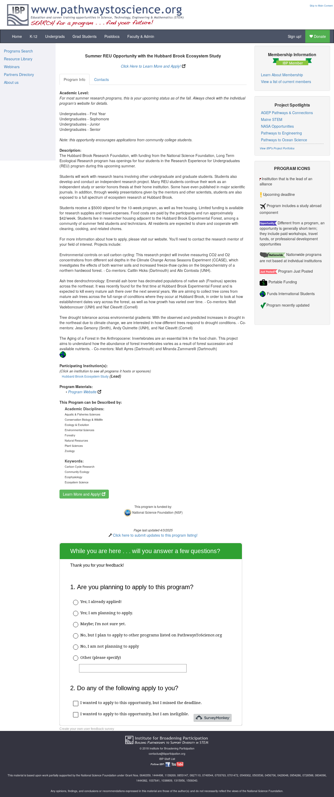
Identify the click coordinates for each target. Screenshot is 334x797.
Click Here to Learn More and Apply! (151, 66)
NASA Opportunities (277, 126)
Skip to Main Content (321, 5)
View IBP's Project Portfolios (277, 148)
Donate (319, 36)
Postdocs (112, 36)
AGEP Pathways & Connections (287, 112)
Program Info (74, 79)
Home (17, 36)
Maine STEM (271, 119)
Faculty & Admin (140, 36)
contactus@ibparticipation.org (167, 753)
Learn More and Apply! (82, 494)
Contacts (101, 79)
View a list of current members (286, 81)
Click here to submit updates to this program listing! (155, 535)
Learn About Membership (282, 74)
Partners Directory (19, 74)
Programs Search (18, 51)
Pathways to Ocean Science (284, 139)
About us (11, 82)
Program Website (82, 391)
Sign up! (294, 36)
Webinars (12, 66)
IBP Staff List (167, 759)
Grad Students (85, 36)
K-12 (33, 36)
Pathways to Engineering (281, 133)
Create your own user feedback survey (86, 729)
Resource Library (18, 58)
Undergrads (55, 36)
